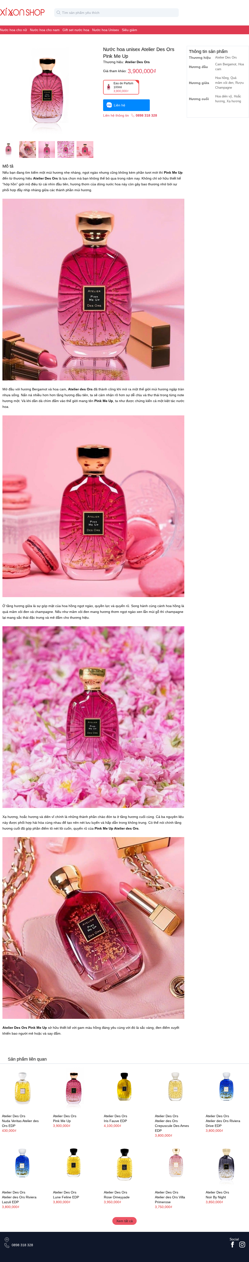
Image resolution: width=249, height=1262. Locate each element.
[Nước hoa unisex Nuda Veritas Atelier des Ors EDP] (22, 1089)
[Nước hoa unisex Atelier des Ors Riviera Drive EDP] (226, 1089)
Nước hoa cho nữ (13, 30)
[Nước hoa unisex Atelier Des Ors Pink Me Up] (73, 1089)
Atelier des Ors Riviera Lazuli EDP (19, 1199)
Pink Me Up (62, 1121)
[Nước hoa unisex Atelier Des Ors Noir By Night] (226, 1165)
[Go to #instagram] (242, 1244)
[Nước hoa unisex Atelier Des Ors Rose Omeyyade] (124, 1165)
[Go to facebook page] (232, 1244)
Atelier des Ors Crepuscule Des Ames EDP (172, 1126)
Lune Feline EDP (66, 1197)
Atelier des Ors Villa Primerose (170, 1199)
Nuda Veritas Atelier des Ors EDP (20, 1123)
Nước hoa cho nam (45, 30)
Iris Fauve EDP (115, 1121)
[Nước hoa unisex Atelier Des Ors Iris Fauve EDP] (124, 1089)
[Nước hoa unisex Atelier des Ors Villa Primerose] (175, 1165)
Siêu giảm (129, 30)
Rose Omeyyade (117, 1197)
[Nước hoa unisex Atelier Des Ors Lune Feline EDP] (73, 1165)
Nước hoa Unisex (105, 30)
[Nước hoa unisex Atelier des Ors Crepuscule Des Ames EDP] (175, 1089)
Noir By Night (216, 1197)
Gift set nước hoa (75, 30)
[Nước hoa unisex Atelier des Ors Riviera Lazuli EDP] (22, 1165)
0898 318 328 (22, 1245)
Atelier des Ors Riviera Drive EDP (223, 1123)
